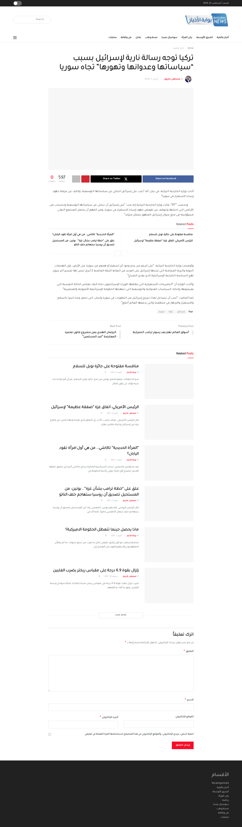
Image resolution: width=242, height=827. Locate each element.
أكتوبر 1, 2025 (117, 536)
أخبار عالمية (223, 37)
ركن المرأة (187, 37)
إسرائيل (181, 312)
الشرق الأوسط (204, 37)
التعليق (188, 651)
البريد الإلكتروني (108, 717)
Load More (121, 615)
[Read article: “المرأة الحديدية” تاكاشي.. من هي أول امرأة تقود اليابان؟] (169, 463)
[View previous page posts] (124, 253)
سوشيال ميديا (169, 37)
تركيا (171, 312)
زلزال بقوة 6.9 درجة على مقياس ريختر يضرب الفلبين (96, 571)
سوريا (161, 312)
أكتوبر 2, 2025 (113, 501)
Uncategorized (220, 783)
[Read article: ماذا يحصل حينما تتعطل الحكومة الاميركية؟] (169, 544)
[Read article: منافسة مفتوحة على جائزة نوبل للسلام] (169, 381)
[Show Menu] (15, 37)
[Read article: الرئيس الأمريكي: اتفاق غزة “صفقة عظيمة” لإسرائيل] (169, 422)
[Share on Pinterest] (85, 179)
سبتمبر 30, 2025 (112, 576)
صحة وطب (151, 37)
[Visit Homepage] (207, 19)
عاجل (138, 37)
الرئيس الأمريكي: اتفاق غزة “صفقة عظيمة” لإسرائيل (163, 240)
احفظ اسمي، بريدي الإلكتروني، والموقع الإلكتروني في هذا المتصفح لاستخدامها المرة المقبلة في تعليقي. (139, 734)
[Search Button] (17, 19)
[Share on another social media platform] (76, 179)
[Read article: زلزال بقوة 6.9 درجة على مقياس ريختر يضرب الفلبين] (169, 585)
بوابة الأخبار (131, 373)
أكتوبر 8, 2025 (117, 373)
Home (191, 48)
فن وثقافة (126, 37)
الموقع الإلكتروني (184, 716)
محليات (113, 37)
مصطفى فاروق (172, 79)
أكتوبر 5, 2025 (113, 413)
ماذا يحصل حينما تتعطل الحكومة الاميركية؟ (102, 530)
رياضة (225, 800)
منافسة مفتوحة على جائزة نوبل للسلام (171, 234)
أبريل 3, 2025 (151, 79)
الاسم (189, 699)
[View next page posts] (117, 253)
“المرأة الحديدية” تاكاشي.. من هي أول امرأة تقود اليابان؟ (83, 234)
